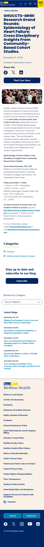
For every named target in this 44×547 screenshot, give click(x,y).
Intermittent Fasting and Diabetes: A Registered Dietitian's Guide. (20, 331)
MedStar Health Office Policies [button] (17, 448)
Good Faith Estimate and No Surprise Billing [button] (20, 431)
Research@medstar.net (20, 226)
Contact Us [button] (31, 516)
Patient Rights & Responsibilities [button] (18, 474)
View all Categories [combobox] (12, 302)
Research (10, 251)
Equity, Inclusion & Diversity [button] (16, 415)
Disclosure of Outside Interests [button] (17, 410)
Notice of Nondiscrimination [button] (16, 453)
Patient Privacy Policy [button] (13, 469)
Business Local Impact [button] (13, 394)
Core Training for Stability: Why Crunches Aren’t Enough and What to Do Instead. (22, 366)
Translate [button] (12, 502)
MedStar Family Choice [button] (14, 443)
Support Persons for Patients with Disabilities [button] (19, 495)
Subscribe (22, 281)
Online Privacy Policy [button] (13, 458)
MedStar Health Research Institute (18, 62)
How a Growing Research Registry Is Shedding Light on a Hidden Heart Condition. (20, 343)
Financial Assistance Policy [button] (15, 425)
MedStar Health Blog (11, 10)
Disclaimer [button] (8, 405)
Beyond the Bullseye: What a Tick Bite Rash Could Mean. (21, 354)
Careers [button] (12, 516)
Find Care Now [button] (22, 80)
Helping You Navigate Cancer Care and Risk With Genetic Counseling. (21, 321)
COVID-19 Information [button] (14, 399)
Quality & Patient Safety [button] (14, 484)
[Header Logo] (7, 3)
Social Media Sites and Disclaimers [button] (19, 489)
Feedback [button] (8, 420)
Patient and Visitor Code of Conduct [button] (19, 463)
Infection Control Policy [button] (14, 438)
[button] (20, 3)
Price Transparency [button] (12, 479)
